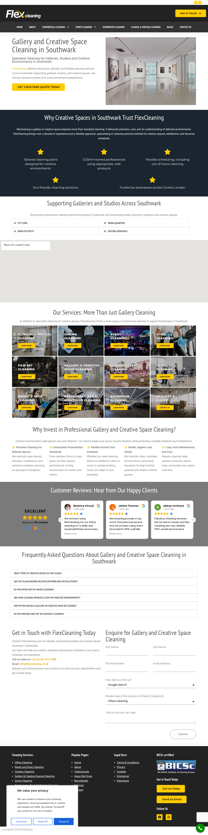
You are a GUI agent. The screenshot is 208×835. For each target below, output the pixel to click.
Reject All (42, 821)
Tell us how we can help (121, 712)
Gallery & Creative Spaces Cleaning (35, 776)
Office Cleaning (23, 762)
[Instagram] (200, 2)
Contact (78, 789)
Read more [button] (70, 533)
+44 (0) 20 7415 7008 (43, 659)
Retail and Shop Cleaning (29, 767)
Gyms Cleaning (23, 780)
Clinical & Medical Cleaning (146, 27)
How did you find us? (119, 680)
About (32, 27)
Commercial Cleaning (53, 27)
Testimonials (81, 771)
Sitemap (79, 785)
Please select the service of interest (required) (134, 696)
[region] (42, 806)
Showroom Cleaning (114, 27)
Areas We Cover (83, 776)
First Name (112, 647)
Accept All (64, 821)
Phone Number (115, 663)
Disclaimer (123, 776)
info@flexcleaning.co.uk (34, 663)
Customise (21, 821)
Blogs (170, 27)
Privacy (121, 767)
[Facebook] (195, 2)
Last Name (159, 647)
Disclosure (123, 780)
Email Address (161, 663)
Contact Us (185, 27)
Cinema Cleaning (24, 771)
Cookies (121, 771)
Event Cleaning (84, 27)
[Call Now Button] (200, 828)
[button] (193, 519)
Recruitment (81, 780)
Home (20, 27)
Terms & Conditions (128, 762)
